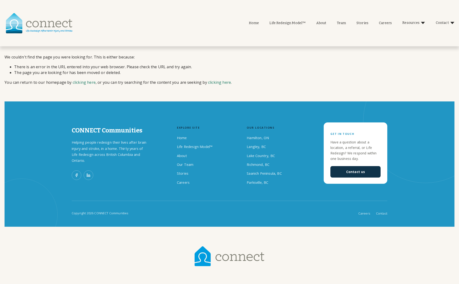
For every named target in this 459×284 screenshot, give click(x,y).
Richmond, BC (258, 164)
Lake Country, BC (261, 155)
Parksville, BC (257, 182)
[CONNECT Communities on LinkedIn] (88, 175)
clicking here (84, 82)
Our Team (185, 164)
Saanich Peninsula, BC (264, 173)
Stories (362, 23)
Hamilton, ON (258, 138)
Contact (381, 213)
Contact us (355, 172)
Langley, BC (256, 146)
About (321, 23)
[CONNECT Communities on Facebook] (76, 175)
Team (341, 23)
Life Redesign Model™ (287, 23)
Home (254, 23)
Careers (385, 23)
